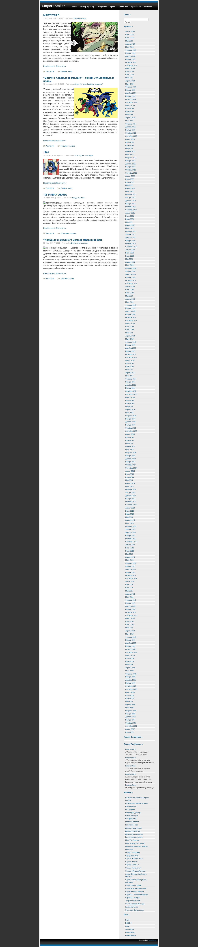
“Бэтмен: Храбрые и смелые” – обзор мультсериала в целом (78, 79)
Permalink (49, 71)
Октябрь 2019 (130, 280)
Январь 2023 (130, 161)
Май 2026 (129, 41)
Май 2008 (129, 701)
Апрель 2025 (130, 81)
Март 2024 (129, 121)
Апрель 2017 (130, 373)
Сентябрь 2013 (131, 505)
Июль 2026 (129, 35)
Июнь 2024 (129, 111)
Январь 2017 (130, 382)
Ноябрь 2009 (130, 646)
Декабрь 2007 (130, 717)
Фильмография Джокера (134, 904)
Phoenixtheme (130, 935)
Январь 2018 (130, 345)
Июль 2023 (129, 142)
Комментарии (66, 71)
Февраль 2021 (130, 231)
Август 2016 (130, 397)
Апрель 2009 (130, 668)
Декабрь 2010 (130, 606)
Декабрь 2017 (130, 348)
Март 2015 (129, 449)
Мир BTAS (129, 849)
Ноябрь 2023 (130, 130)
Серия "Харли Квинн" (133, 885)
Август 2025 (130, 68)
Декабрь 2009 (130, 643)
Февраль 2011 (130, 600)
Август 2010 (130, 618)
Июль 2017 (129, 363)
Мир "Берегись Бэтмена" (135, 843)
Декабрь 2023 (130, 127)
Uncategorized (130, 806)
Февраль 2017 (130, 379)
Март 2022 (129, 191)
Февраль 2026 (130, 50)
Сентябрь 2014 (131, 468)
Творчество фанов (132, 901)
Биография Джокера (133, 813)
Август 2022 (130, 176)
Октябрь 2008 (130, 686)
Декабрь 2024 (130, 93)
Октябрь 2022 (130, 170)
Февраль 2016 (130, 416)
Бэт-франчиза (130, 819)
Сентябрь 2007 (131, 726)
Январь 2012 (130, 566)
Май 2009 (129, 665)
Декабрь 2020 (130, 237)
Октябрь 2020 (130, 244)
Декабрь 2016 (130, 385)
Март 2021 (129, 228)
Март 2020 (129, 265)
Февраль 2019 (130, 305)
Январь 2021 (130, 234)
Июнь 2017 (129, 366)
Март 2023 (129, 154)
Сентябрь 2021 (131, 210)
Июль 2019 (129, 290)
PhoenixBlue (130, 932)
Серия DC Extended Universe (136, 895)
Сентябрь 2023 (131, 136)
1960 (46, 152)
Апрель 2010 (130, 631)
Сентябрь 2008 (131, 689)
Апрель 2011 (130, 594)
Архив (112, 7)
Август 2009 (130, 655)
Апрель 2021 (130, 225)
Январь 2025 (130, 90)
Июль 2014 (129, 474)
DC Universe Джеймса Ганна (136, 803)
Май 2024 (129, 115)
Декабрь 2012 (130, 532)
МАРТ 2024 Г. (51, 15)
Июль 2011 (129, 585)
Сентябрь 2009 (131, 652)
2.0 (128, 923)
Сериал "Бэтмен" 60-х (134, 859)
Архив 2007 (136, 7)
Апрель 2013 (130, 520)
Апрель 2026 (130, 44)
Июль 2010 (129, 621)
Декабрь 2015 (130, 422)
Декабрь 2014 (130, 459)
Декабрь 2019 (130, 274)
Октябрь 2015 (130, 428)
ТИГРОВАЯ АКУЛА (55, 194)
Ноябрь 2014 (130, 462)
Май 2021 (129, 222)
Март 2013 (129, 523)
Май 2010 (129, 628)
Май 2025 (129, 78)
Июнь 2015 (129, 440)
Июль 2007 (129, 732)
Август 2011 (130, 582)
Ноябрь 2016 (130, 388)
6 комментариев (67, 146)
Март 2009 (129, 671)
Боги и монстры (131, 816)
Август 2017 (130, 360)
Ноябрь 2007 (130, 720)
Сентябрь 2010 (131, 615)
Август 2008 (130, 692)
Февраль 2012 (130, 563)
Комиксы (148, 7)
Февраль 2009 (130, 674)
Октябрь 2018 (130, 317)
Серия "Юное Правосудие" (135, 888)
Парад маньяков (77, 198)
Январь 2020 (130, 271)
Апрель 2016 (130, 409)
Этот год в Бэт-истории (84, 155)
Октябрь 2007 (130, 723)
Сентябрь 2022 (131, 173)
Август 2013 (130, 508)
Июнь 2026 (129, 38)
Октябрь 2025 (130, 62)
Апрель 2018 (130, 336)
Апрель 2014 (130, 483)
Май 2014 (129, 480)
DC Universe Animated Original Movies (136, 799)
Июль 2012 (129, 548)
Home (74, 7)
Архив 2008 (123, 7)
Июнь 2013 (129, 514)
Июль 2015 (129, 437)
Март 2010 (129, 634)
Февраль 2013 (130, 526)
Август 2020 (130, 250)
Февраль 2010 (130, 637)
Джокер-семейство (132, 831)
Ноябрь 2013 (130, 499)
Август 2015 (130, 434)
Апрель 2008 (130, 704)
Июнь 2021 (129, 219)
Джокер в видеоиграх (133, 828)
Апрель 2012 (130, 557)
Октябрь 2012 (130, 539)
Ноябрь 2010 (130, 609)
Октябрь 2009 (130, 649)
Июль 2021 (129, 216)
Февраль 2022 (130, 194)
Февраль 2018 (130, 342)
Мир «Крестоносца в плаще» (136, 846)
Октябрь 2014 (130, 465)
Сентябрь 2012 (131, 542)
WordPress (129, 929)
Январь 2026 (130, 53)
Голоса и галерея (132, 822)
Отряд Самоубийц (132, 852)
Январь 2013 (130, 529)
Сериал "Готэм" (131, 862)
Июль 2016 (129, 400)
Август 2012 (130, 545)
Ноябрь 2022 (130, 167)
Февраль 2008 (130, 711)
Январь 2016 (130, 419)
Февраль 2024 (130, 124)
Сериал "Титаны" (132, 865)
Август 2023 (130, 139)
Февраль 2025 (130, 87)
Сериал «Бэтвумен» (133, 868)
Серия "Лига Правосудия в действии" (135, 881)
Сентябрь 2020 (131, 247)
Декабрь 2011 (130, 569)
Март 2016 (129, 413)
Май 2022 (129, 185)
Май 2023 (129, 148)
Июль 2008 (129, 695)
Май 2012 (129, 554)
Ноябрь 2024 (130, 96)
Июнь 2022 (129, 182)
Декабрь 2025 (130, 56)
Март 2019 (129, 302)
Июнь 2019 (129, 293)
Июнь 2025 (129, 75)
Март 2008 (129, 708)
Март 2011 (129, 597)
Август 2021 (130, 213)
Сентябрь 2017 (131, 357)
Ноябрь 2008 (130, 683)
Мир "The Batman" (132, 840)
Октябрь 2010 (130, 612)
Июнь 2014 (129, 477)
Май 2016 (129, 406)
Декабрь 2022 (130, 164)
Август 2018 (130, 323)
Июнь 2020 (129, 256)
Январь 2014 (130, 492)
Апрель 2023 (130, 151)
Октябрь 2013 (130, 502)
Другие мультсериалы (79, 243)
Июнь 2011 (129, 588)
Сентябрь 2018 (131, 320)
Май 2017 (129, 370)
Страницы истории (132, 898)
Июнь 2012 (129, 551)
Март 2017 (129, 376)
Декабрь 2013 (130, 496)
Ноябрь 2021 (130, 204)
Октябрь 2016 (130, 391)
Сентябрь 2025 (131, 65)
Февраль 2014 (130, 489)
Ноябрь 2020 (130, 241)
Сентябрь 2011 (131, 578)
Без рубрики (130, 809)
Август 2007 (130, 729)
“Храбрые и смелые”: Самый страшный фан (72, 239)
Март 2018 (129, 339)
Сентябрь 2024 (131, 102)
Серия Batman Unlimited (134, 891)
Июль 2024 (129, 108)
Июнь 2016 (129, 403)
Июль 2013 (129, 511)
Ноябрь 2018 (130, 314)
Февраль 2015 (130, 453)
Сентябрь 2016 (131, 394)
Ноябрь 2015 (130, 425)
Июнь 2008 (129, 698)
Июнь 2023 (129, 145)
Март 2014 (129, 486)
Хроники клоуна (79, 18)
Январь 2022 (130, 198)
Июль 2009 (129, 658)
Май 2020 (129, 259)
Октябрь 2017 (130, 354)
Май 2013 (129, 517)
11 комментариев (68, 233)
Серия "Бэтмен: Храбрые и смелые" (88, 84)
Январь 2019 (130, 308)
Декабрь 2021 (130, 201)
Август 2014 (130, 471)
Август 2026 (130, 32)
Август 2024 (130, 105)
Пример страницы (87, 7)
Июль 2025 (129, 71)
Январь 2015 (130, 456)
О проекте (102, 7)
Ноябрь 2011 (130, 572)
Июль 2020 (129, 253)
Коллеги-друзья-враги (133, 837)
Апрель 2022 (130, 188)
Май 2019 (129, 296)
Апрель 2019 (130, 299)
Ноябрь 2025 (130, 59)
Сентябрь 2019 (131, 283)
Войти (127, 920)
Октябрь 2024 (130, 99)
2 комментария (67, 279)
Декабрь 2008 (130, 680)
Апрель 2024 (130, 118)
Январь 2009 (130, 677)
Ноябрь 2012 (130, 536)
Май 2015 (129, 443)
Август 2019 (130, 287)
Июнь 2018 (129, 330)
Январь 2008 (130, 714)
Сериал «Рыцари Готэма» (135, 871)
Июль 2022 (129, 179)
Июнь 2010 (129, 625)
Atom (127, 926)
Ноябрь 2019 (130, 277)
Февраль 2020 (130, 268)
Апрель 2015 (130, 446)
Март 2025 (129, 84)
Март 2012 (129, 560)
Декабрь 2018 (130, 311)
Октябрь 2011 (130, 575)
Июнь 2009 (129, 661)
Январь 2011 (130, 603)
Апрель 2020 (130, 262)
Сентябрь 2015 (131, 431)
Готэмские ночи (131, 825)
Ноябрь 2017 (130, 351)
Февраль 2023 (130, 158)
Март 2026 (129, 47)
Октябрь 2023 (130, 133)
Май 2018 (129, 333)
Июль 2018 (129, 326)
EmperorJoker (53, 6)
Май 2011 (129, 591)
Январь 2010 (130, 640)
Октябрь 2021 (130, 207)
